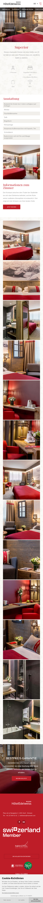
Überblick (6, 9)
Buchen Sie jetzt (21, 778)
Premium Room (27, 9)
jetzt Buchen (11, 207)
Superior (15, 9)
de (35, 4)
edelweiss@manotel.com (27, 815)
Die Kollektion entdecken (21, 856)
